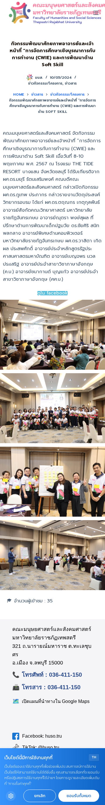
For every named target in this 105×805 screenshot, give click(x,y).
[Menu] (96, 12)
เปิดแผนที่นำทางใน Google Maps (51, 701)
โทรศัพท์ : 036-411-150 (52, 674)
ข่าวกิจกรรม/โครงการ (45, 83)
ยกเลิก (39, 796)
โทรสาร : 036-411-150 (51, 687)
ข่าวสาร (71, 83)
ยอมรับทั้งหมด (78, 796)
